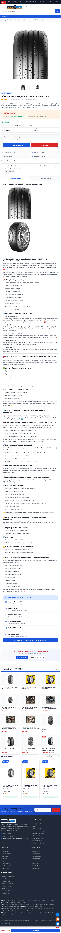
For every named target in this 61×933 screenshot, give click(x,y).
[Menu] (3, 7)
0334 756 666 (28, 640)
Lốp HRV (24, 902)
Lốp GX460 (28, 904)
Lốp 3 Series (8, 912)
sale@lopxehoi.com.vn (31, 2)
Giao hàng (17, 137)
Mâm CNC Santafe (7, 886)
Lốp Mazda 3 (44, 900)
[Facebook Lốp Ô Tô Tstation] (2, 923)
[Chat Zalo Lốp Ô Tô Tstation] (6, 923)
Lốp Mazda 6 (36, 900)
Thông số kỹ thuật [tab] (46, 178)
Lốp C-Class (4, 914)
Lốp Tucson (34, 908)
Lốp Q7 (31, 906)
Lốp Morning (4, 910)
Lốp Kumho (5, 856)
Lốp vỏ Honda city (41, 165)
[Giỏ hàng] (26, 7)
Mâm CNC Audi (6, 893)
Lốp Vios (39, 904)
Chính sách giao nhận (38, 836)
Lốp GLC (45, 912)
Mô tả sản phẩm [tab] (16, 178)
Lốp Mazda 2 (52, 900)
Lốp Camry (46, 904)
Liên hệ (34, 826)
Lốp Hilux (11, 906)
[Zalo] (10, 160)
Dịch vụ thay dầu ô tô (38, 843)
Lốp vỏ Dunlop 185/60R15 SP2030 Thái (30, 786)
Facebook (41, 657)
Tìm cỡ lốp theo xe (37, 828)
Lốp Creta (23, 908)
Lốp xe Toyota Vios (12, 165)
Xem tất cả (49, 756)
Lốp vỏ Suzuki (17, 168)
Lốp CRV (13, 902)
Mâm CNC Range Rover (8, 876)
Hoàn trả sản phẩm (37, 838)
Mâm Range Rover (37, 856)
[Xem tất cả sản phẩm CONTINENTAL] (30, 54)
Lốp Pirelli (4, 858)
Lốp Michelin (5, 851)
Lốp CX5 (30, 900)
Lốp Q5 (26, 906)
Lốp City (7, 902)
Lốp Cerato (16, 910)
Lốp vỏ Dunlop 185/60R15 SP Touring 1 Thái (10, 786)
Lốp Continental (6, 866)
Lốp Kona (40, 908)
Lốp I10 (28, 908)
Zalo (32, 657)
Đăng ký (56, 810)
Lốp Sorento (30, 910)
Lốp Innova (52, 904)
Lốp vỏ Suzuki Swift (6, 168)
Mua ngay (45, 145)
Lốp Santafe (9, 908)
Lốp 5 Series (15, 912)
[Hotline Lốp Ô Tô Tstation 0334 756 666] (9, 923)
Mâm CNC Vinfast (7, 891)
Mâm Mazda (35, 868)
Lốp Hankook (5, 861)
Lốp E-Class (51, 912)
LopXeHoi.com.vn (24, 920)
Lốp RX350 (14, 904)
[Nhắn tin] (14, 160)
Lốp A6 (41, 906)
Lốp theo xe (32, 165)
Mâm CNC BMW (6, 881)
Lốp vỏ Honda (51, 165)
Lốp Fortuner (4, 906)
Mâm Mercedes (36, 851)
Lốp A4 (36, 906)
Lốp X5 (21, 912)
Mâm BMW (35, 866)
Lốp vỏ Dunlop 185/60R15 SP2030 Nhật (49, 786)
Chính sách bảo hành (38, 833)
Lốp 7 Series (32, 912)
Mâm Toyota (35, 863)
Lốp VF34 (19, 900)
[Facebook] (7, 160)
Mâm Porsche (36, 853)
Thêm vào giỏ (10, 797)
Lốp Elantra (47, 908)
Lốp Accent (16, 908)
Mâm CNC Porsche (7, 879)
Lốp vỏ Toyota (22, 165)
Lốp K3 (10, 910)
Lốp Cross (16, 906)
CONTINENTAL (7, 93)
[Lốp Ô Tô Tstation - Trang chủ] (15, 7)
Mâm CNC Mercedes (7, 883)
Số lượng (5, 137)
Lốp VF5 (8, 900)
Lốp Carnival (23, 910)
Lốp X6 (25, 912)
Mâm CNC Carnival (7, 888)
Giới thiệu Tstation (37, 824)
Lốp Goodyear (6, 863)
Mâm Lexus (35, 861)
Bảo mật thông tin (37, 840)
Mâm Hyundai (36, 858)
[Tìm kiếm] (57, 11)
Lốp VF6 (13, 900)
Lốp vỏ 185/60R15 (9, 171)
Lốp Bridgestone (6, 853)
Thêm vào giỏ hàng (17, 145)
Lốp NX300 (8, 904)
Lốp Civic (18, 902)
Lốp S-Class (12, 914)
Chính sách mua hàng (38, 831)
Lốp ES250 (21, 904)
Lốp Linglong (5, 868)
